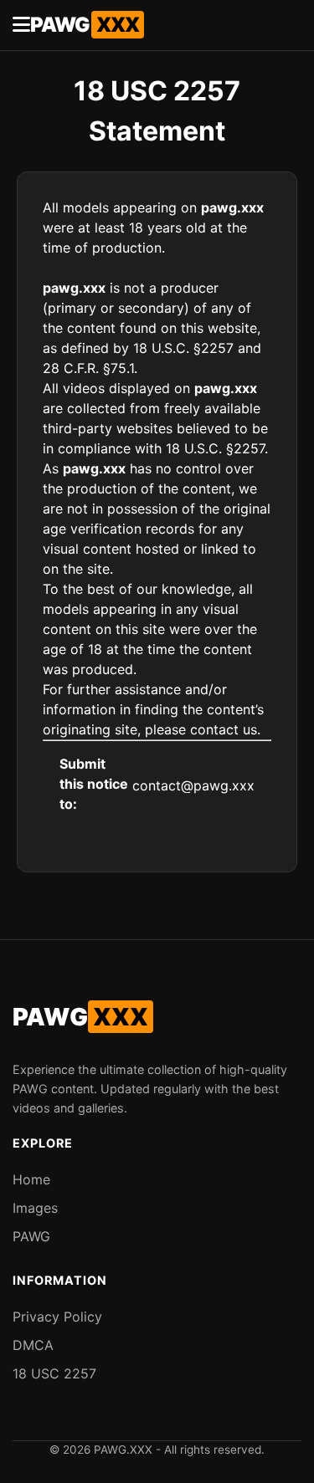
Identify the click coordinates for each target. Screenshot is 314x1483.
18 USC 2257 (54, 1373)
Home (31, 1179)
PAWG (84, 25)
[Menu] (21, 25)
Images (35, 1207)
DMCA (33, 1345)
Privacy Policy (57, 1316)
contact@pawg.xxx (193, 785)
